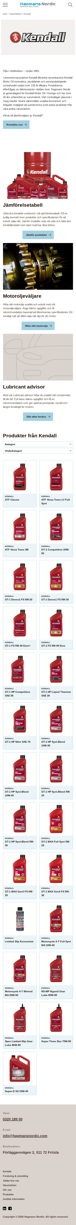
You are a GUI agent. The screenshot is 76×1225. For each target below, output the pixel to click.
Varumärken (9, 1185)
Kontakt (7, 1171)
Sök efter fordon (36, 416)
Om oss (7, 1189)
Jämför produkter (36, 234)
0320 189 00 (12, 1119)
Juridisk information (14, 1199)
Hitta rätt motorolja (36, 325)
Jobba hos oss (11, 1180)
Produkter (8, 1194)
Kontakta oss (15, 124)
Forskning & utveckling (15, 1176)
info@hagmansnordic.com (25, 1136)
